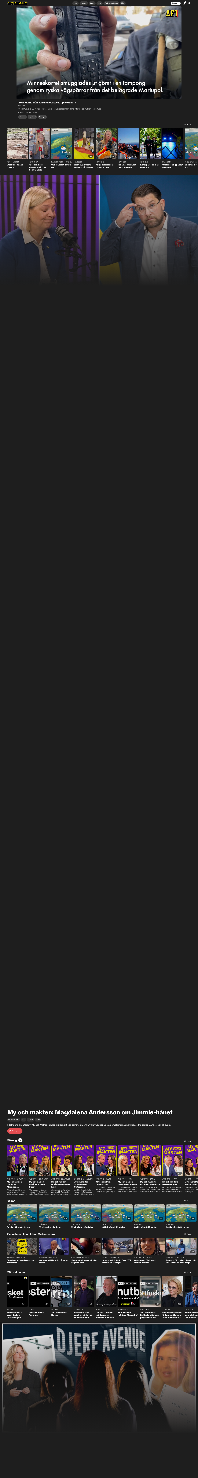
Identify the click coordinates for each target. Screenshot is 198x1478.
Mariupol (42, 117)
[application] (99, 52)
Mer (122, 3)
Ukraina (22, 117)
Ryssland (32, 117)
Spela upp (16, 1131)
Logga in (175, 3)
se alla (187, 124)
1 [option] (20, 1140)
